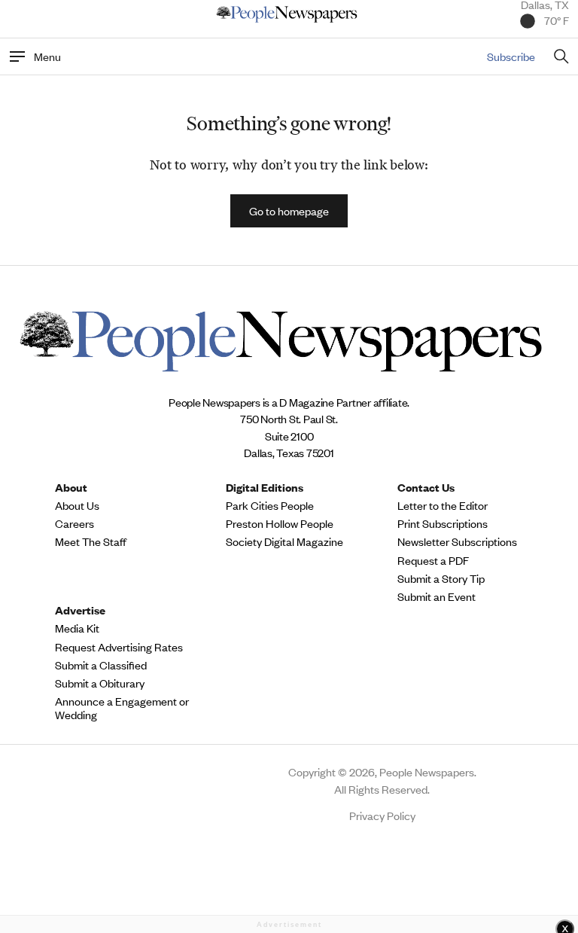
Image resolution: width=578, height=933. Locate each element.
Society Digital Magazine (284, 541)
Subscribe (511, 56)
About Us (77, 505)
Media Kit (77, 628)
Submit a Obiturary (99, 683)
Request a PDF (433, 560)
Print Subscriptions (442, 523)
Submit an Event (436, 596)
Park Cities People (270, 505)
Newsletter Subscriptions (457, 541)
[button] (289, 210)
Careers (74, 523)
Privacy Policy (382, 815)
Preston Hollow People (279, 523)
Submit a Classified (101, 665)
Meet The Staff (90, 541)
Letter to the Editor (442, 505)
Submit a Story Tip (441, 578)
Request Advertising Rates (119, 647)
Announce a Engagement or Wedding (122, 707)
